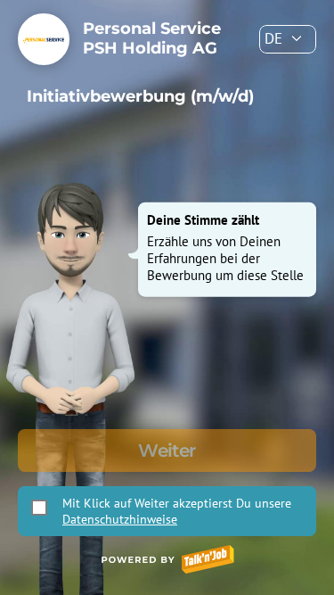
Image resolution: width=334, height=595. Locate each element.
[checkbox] (39, 508)
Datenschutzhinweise (119, 519)
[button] (287, 39)
